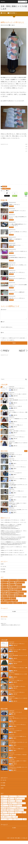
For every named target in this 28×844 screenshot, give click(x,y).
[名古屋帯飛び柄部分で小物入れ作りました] (4, 257)
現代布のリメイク (21, 586)
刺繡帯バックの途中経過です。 (16, 239)
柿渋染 (10, 589)
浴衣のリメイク (4, 589)
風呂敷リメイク (4, 580)
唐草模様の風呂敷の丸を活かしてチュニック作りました (12, 554)
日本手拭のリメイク (17, 589)
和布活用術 (4, 186)
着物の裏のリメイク (12, 586)
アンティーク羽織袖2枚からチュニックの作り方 (10, 541)
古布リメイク (11, 596)
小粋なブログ (3, 623)
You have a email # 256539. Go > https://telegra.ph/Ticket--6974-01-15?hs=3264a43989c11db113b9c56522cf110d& (13, 538)
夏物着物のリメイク (19, 593)
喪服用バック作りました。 (15, 204)
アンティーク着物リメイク (6, 602)
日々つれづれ (3, 566)
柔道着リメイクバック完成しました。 (8, 524)
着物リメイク (4, 586)
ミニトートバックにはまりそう (15, 472)
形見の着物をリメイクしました (15, 454)
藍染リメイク (4, 584)
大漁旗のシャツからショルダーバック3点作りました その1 (13, 530)
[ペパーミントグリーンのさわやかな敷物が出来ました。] (4, 285)
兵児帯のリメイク (5, 598)
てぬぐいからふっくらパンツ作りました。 (17, 466)
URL (3, 332)
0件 (10, 25)
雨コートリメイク (12, 580)
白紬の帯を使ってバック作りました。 (17, 272)
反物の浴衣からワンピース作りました (16, 388)
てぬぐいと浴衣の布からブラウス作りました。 (10, 520)
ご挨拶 (24, 602)
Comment (4, 309)
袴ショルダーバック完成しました (16, 425)
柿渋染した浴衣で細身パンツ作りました (17, 430)
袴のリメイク (4, 582)
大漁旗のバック (10, 593)
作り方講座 (3, 571)
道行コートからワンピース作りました (16, 436)
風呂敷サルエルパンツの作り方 (15, 406)
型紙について (4, 596)
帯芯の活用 (3, 591)
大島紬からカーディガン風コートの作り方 (17, 394)
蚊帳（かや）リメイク (19, 582)
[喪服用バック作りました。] (4, 205)
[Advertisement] (12, 154)
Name (3, 321)
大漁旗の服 (3, 593)
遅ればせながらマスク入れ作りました (17, 278)
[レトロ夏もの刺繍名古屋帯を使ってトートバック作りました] (4, 225)
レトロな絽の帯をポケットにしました (17, 210)
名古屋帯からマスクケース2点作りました (18, 251)
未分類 (2, 563)
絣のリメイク (19, 584)
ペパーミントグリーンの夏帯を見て (17, 292)
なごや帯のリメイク (6, 188)
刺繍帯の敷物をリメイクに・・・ (16, 245)
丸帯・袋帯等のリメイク (6, 600)
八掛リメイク (12, 598)
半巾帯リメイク (18, 596)
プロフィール (3, 619)
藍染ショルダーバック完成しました (16, 491)
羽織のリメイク (11, 584)
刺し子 (24, 596)
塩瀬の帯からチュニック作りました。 (17, 298)
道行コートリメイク (22, 580)
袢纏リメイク (11, 582)
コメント (3, 190)
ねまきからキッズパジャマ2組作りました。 (18, 478)
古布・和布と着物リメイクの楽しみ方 (14, 7)
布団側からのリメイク (21, 591)
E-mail (3, 327)
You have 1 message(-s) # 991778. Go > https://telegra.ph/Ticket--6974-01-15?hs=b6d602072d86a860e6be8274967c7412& (13, 543)
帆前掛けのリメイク (11, 591)
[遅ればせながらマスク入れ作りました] (4, 278)
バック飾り (15, 600)
